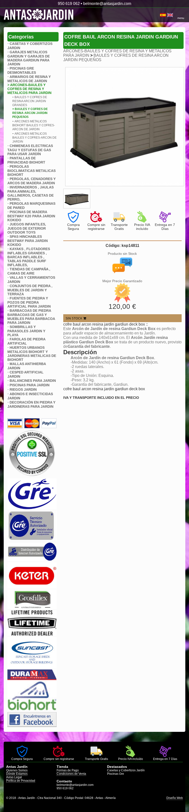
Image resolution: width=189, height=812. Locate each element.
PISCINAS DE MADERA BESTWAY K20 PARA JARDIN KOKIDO (31, 216)
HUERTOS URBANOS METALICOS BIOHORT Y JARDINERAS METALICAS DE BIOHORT (31, 354)
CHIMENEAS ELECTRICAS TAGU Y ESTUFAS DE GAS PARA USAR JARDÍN (30, 150)
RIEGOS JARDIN (23, 389)
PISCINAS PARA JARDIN (29, 385)
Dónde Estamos (17, 773)
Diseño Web (174, 798)
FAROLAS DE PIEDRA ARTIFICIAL (26, 341)
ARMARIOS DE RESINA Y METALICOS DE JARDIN (29, 79)
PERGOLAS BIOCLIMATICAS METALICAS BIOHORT (31, 171)
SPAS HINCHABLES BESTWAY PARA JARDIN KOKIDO (27, 241)
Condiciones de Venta (71, 773)
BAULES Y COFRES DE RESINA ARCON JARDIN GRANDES (29, 101)
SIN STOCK (74, 318)
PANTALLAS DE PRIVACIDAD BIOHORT (26, 160)
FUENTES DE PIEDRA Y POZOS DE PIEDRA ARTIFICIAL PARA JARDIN (29, 302)
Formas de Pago (68, 770)
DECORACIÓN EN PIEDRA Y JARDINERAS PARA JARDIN (31, 404)
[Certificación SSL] (32, 476)
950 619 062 (69, 3)
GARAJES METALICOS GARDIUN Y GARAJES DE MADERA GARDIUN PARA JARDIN (28, 58)
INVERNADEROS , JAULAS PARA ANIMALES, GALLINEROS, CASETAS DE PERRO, (30, 193)
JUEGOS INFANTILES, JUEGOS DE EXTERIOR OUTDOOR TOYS (26, 228)
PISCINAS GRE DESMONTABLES (21, 70)
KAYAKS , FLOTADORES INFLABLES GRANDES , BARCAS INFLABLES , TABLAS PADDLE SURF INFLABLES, (28, 257)
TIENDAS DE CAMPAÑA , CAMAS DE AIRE (28, 271)
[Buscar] (158, 15)
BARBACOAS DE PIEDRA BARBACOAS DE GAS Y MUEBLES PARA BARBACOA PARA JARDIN (31, 317)
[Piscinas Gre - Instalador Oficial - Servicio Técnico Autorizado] (32, 560)
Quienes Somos (17, 770)
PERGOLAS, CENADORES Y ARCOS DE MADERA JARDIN (31, 181)
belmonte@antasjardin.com (107, 3)
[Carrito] (159, 15)
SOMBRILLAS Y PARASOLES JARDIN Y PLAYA (26, 331)
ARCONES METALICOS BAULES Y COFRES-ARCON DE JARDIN (34, 137)
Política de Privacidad (20, 780)
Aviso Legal (14, 777)
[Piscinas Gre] (32, 508)
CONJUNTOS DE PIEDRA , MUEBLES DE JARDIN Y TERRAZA (29, 290)
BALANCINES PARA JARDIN (33, 381)
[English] (170, 15)
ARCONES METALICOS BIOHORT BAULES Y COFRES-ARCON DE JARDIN (33, 125)
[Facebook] (32, 725)
